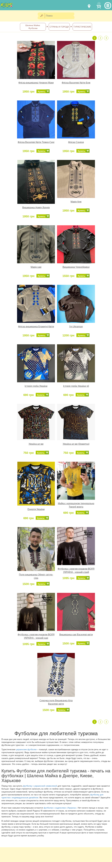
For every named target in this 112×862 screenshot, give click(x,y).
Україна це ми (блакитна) (76, 444)
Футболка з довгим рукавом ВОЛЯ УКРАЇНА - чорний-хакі (36, 636)
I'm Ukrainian (76, 326)
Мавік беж (76, 201)
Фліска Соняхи (76, 142)
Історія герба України (36, 386)
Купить (41, 91)
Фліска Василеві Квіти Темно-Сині (36, 142)
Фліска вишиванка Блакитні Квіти (36, 326)
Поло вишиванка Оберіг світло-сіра (36, 576)
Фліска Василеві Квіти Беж (76, 82)
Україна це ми (36, 444)
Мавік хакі (36, 267)
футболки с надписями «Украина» (60, 808)
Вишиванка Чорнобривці (76, 267)
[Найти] (41, 16)
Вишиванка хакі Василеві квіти (76, 634)
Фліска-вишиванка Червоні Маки (36, 82)
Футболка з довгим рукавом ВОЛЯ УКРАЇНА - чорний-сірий (76, 570)
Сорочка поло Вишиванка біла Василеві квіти (56, 702)
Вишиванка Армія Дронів (36, 207)
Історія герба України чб (76, 386)
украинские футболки (26, 749)
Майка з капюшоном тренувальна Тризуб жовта (76, 505)
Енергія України (36, 509)
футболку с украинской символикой (40, 786)
